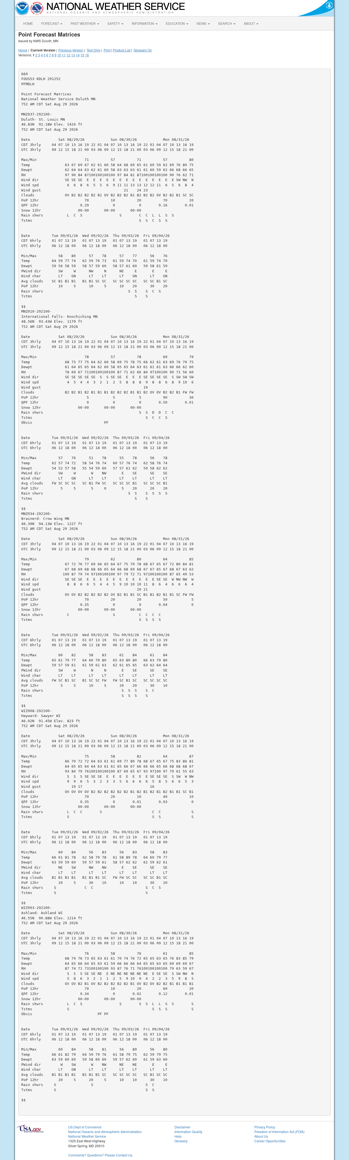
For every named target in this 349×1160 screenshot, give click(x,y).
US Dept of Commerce (84, 1127)
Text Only (93, 50)
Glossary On (143, 50)
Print (107, 50)
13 (73, 55)
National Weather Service (87, 1136)
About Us (261, 1136)
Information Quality (188, 1131)
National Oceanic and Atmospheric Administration (105, 1131)
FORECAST (50, 23)
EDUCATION (176, 23)
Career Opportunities (269, 1140)
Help (178, 1136)
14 (78, 55)
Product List (121, 50)
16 (87, 55)
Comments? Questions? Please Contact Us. (100, 1155)
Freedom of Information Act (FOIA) (279, 1131)
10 (59, 55)
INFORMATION (143, 23)
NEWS (202, 23)
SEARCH (225, 23)
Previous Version (70, 50)
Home (22, 50)
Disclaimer (182, 1127)
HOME (28, 23)
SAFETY (114, 23)
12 (68, 55)
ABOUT (250, 23)
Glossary (181, 1140)
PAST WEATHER (84, 23)
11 (64, 55)
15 (82, 55)
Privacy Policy (264, 1127)
